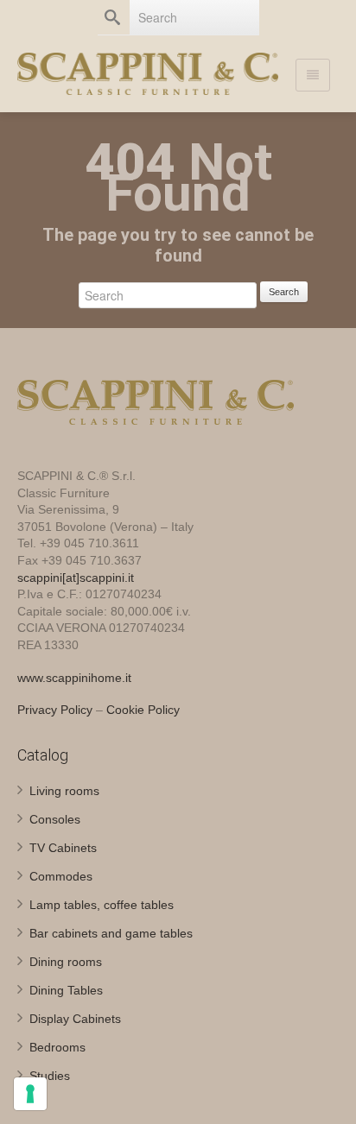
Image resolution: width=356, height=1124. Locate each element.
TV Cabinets (63, 848)
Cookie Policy (143, 710)
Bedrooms (57, 1047)
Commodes (60, 876)
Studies (49, 1076)
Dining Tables (66, 990)
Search (284, 292)
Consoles (54, 819)
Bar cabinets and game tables (111, 933)
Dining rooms (65, 962)
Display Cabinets (75, 1019)
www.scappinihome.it (74, 678)
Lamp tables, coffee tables (101, 905)
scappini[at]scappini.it (75, 577)
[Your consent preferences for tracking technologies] (30, 1093)
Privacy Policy (54, 710)
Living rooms (64, 791)
